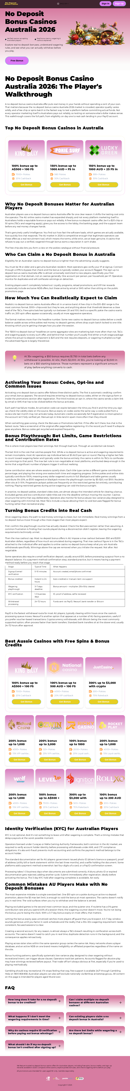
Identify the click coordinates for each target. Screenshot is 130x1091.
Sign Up (119, 3)
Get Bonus (26, 184)
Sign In (105, 3)
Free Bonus (17, 60)
